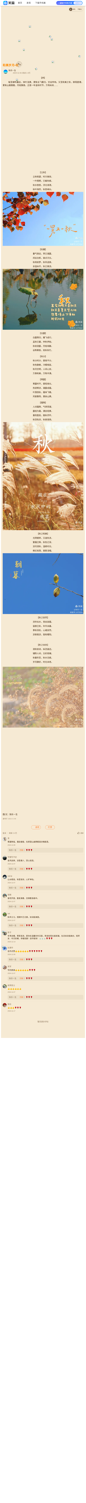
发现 (29, 3)
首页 (20, 3)
